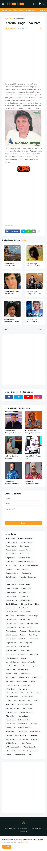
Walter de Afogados (13, 747)
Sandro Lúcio (22, 731)
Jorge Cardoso (11, 643)
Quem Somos (19, 10)
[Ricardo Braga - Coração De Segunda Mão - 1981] (34, 281)
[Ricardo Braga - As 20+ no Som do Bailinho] (34, 309)
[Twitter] (23, 231)
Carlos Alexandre (12, 589)
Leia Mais (24, 842)
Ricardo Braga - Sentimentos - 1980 (11, 321)
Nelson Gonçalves (12, 685)
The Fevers (33, 735)
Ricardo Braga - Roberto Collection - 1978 (33, 265)
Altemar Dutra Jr (25, 550)
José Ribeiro (10, 654)
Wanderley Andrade (13, 751)
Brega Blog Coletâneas (28, 577)
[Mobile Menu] (3, 4)
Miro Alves (10, 681)
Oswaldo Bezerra (27, 697)
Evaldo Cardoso (11, 619)
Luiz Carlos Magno (12, 666)
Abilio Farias (10, 538)
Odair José (24, 693)
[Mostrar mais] (38, 231)
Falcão (22, 623)
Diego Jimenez (11, 608)
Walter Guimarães (30, 747)
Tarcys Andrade (20, 735)
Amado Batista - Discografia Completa (12, 432)
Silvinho (9, 735)
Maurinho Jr (36, 677)
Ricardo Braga (20, 19)
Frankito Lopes (11, 631)
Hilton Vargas (33, 635)
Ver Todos (24, 240)
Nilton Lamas (22, 689)
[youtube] (28, 397)
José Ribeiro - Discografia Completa (32, 482)
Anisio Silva (10, 561)
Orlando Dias (35, 693)
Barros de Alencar (12, 573)
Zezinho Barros (19, 755)
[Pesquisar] (44, 4)
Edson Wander (25, 612)
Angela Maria (10, 558)
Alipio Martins (11, 546)
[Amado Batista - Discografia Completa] (13, 420)
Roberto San (10, 724)
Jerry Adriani (33, 639)
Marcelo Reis (10, 670)
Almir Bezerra (24, 546)
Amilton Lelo (24, 554)
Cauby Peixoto (24, 592)
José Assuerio (11, 646)
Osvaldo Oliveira (12, 697)
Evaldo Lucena (11, 623)
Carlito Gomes (11, 585)
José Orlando (25, 650)
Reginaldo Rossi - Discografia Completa (32, 432)
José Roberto (22, 654)
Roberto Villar (23, 724)
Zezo (30, 755)
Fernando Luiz (11, 627)
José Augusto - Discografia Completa (12, 482)
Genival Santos (34, 631)
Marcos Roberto (11, 674)
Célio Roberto (11, 596)
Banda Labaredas (22, 569)
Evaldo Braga (33, 616)
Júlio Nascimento (12, 658)
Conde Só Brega (11, 604)
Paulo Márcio (33, 701)
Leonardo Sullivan (12, 662)
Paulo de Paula (19, 701)
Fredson (23, 631)
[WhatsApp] (28, 231)
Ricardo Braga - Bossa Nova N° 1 (10, 265)
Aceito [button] (7, 847)
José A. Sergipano (25, 643)
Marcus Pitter (25, 674)
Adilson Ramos (11, 542)
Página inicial (9, 19)
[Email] (33, 231)
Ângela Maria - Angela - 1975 (33, 457)
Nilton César (10, 689)
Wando (8, 755)
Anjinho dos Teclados (25, 561)
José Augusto (24, 646)
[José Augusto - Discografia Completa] (13, 470)
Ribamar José (10, 716)
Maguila (33, 666)
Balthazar (9, 569)
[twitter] (18, 397)
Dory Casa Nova (25, 608)
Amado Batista (11, 554)
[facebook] (9, 397)
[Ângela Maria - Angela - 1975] (33, 445)
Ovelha (8, 701)
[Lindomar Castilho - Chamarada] (13, 445)
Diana (37, 604)
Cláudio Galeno (26, 600)
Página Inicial (7, 10)
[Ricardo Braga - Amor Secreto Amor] (12, 281)
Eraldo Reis (21, 616)
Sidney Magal (35, 731)
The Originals (10, 739)
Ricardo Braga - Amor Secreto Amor (12, 293)
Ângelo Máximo (24, 558)
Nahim (33, 681)
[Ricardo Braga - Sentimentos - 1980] (12, 309)
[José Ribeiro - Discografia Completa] (33, 470)
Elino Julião (10, 616)
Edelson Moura (11, 612)
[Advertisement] (23, 56)
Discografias (30, 10)
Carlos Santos (11, 592)
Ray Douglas (27, 708)
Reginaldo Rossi (11, 712)
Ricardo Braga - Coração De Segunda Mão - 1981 (34, 293)
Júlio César (34, 654)
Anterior (6, 329)
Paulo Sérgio (10, 704)
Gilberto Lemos (11, 635)
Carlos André (26, 589)
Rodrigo (34, 724)
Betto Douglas (11, 577)
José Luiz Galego (12, 650)
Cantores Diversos (21, 581)
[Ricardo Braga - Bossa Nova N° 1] (12, 253)
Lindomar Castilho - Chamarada (12, 457)
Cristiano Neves (26, 604)
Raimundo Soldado (13, 708)
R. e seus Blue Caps (25, 704)
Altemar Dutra (11, 550)
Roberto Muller (23, 720)
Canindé (9, 581)
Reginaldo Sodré (26, 712)
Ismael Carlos (11, 639)
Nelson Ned (26, 685)
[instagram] (38, 397)
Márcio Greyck (23, 670)
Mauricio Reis (10, 677)
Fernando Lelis (32, 623)
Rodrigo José (10, 728)
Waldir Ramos (26, 743)
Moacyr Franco (22, 681)
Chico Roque (23, 596)
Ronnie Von (10, 731)
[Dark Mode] (34, 4)
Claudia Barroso (11, 600)
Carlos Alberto (24, 585)
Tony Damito (23, 739)
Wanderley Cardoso (30, 751)
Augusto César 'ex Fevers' (29, 565)
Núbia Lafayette (11, 693)
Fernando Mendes (25, 627)
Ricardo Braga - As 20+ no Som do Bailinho (33, 321)
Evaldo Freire (25, 619)
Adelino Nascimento (25, 538)
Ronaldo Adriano (24, 728)
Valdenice (34, 739)
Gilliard (22, 635)
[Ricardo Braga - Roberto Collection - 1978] (34, 253)
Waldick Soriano (11, 743)
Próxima (40, 329)
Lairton (23, 658)
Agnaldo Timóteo (26, 542)
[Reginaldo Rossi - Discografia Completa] (33, 420)
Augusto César (11, 565)
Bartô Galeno (26, 573)
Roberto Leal (10, 720)
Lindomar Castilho (28, 662)
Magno (24, 666)
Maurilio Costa (24, 677)
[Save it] (41, 28)
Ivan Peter (22, 639)
